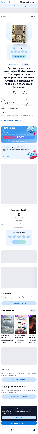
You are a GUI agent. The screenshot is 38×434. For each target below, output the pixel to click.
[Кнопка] (11, 317)
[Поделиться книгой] (35, 16)
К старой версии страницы (18, 6)
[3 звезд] (19, 51)
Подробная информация (10, 120)
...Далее (9, 413)
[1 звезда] (12, 51)
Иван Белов (32, 340)
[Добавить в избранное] (32, 16)
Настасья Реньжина (7, 340)
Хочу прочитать (17, 423)
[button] (19, 33)
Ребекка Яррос (19, 340)
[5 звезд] (26, 51)
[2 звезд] (15, 51)
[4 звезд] (22, 51)
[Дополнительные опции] (35, 423)
